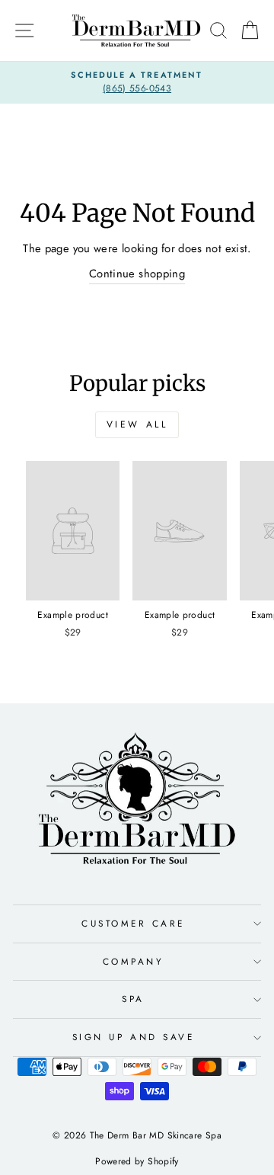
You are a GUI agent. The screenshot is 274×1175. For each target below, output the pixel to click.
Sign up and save (133, 1036)
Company (133, 961)
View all (137, 424)
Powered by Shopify (137, 1161)
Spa (133, 998)
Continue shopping (137, 273)
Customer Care (133, 923)
